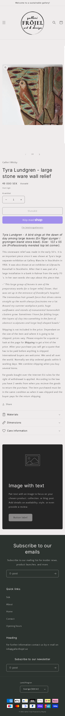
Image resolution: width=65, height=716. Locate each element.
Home (9, 611)
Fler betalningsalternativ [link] (32, 227)
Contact (10, 619)
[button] (3, 22)
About (9, 604)
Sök (8, 597)
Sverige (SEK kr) (30, 689)
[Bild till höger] (39, 154)
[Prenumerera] (55, 573)
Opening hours (14, 626)
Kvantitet (6, 193)
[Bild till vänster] (25, 154)
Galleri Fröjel (28, 712)
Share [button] (9, 404)
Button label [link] (20, 517)
